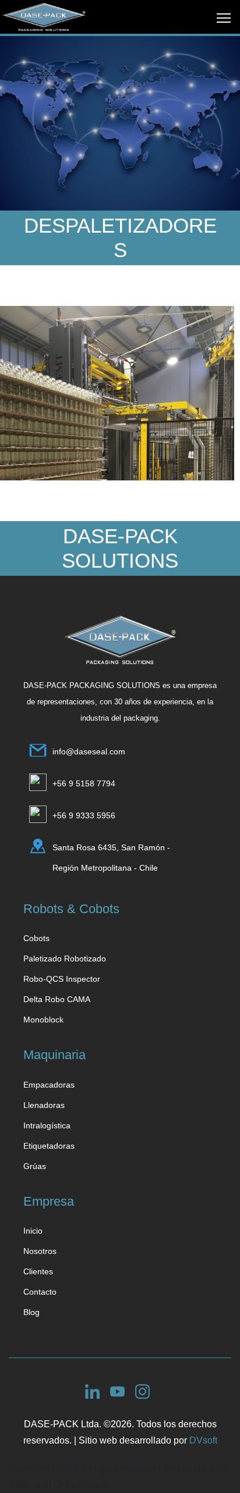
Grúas (34, 1166)
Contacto (40, 1291)
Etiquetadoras (49, 1145)
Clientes (38, 1271)
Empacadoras (49, 1084)
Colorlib (93, 1485)
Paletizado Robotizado (64, 958)
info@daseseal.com (88, 751)
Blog (31, 1312)
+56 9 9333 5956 (83, 815)
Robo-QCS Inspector (61, 979)
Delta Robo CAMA (56, 999)
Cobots (36, 938)
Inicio (33, 1230)
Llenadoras (44, 1105)
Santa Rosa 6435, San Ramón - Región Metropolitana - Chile (111, 857)
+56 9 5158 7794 (83, 783)
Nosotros (40, 1251)
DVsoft (203, 1440)
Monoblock (43, 1019)
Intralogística (46, 1125)
